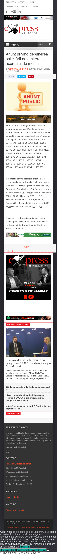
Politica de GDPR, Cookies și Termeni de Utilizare (23, 550)
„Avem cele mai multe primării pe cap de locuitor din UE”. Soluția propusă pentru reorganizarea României (25, 398)
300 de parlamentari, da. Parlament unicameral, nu (28, 388)
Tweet (26, 247)
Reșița (21, 2)
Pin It (10, 251)
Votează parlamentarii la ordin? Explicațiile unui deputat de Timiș (28, 407)
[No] (48, 550)
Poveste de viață (29, 7)
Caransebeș (12, 7)
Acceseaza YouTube (15, 510)
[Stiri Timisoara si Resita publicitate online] (28, 236)
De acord (25, 547)
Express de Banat (18, 68)
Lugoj (31, 2)
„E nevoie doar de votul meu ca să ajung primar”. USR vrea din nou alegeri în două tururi (28, 363)
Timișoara (11, 2)
